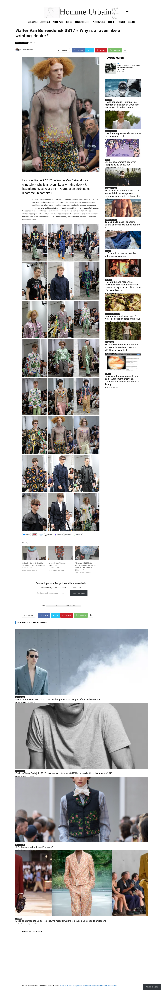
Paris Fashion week (58, 606)
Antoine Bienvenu (27, 49)
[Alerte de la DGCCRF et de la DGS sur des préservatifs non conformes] (110, 68)
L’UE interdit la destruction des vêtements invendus (120, 254)
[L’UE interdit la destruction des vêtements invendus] (123, 240)
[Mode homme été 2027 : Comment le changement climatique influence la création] (81, 662)
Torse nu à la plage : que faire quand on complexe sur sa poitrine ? (122, 225)
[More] (125, 50)
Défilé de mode (21, 43)
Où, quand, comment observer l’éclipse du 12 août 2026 (120, 163)
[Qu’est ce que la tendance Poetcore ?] (81, 809)
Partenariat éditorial (110, 188)
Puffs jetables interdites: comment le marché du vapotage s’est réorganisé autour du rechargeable (122, 193)
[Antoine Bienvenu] (17, 49)
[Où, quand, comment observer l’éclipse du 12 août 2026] (123, 148)
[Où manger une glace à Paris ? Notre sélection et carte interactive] (123, 302)
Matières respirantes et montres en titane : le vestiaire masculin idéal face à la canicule (121, 347)
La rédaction (109, 199)
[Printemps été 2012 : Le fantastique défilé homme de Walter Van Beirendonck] (87, 553)
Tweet (40, 534)
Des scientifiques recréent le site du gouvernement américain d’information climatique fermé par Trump (122, 380)
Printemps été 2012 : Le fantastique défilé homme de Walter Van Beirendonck (85, 565)
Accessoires (108, 99)
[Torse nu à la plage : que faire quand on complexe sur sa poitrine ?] (123, 208)
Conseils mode (109, 342)
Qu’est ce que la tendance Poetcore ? (34, 847)
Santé (118, 63)
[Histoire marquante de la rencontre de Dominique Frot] (123, 120)
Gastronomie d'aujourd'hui (112, 314)
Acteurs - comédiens (110, 131)
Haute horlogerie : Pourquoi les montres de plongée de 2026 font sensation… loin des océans (122, 105)
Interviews (108, 279)
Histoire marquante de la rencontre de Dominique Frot (123, 134)
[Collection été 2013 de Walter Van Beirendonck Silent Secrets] (34, 553)
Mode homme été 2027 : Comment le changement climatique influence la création (57, 699)
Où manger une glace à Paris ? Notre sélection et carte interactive (122, 317)
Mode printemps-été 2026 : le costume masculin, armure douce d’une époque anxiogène (60, 921)
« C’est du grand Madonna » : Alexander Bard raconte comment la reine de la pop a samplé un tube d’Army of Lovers (122, 286)
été (49, 606)
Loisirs (107, 159)
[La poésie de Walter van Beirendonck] (60, 553)
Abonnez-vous (79, 593)
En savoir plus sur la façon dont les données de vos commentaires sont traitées (88, 985)
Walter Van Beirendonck (73, 606)
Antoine (107, 110)
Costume (18, 918)
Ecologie (107, 251)
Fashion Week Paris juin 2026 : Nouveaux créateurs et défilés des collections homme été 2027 (64, 773)
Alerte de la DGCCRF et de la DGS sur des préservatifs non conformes (128, 67)
